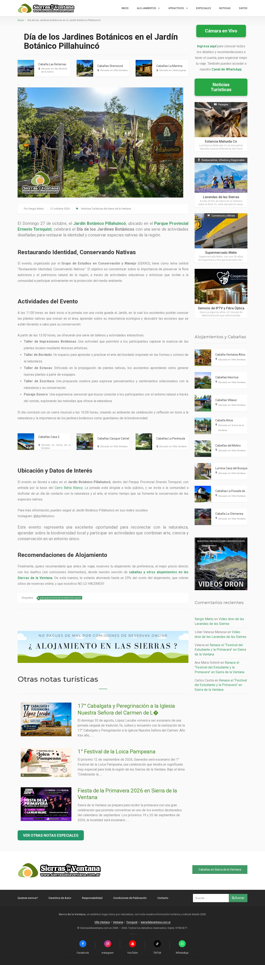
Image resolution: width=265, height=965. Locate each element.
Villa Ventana (102, 922)
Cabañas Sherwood (110, 66)
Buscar (239, 897)
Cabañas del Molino (228, 445)
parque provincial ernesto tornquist (60, 597)
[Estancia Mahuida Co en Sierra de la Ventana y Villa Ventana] (221, 126)
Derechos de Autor (60, 897)
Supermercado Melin (221, 253)
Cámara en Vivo (221, 30)
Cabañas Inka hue (226, 377)
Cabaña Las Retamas (52, 64)
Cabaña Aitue (224, 420)
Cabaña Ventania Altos (230, 354)
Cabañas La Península (170, 438)
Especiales (203, 8)
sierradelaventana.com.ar (156, 922)
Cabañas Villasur (226, 400)
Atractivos (176, 8)
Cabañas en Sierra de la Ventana (220, 869)
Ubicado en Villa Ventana (114, 70)
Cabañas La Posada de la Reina (235, 491)
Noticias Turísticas (221, 87)
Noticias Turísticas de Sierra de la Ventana (106, 208)
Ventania (118, 922)
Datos (243, 8)
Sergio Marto (36, 208)
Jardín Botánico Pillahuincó (99, 223)
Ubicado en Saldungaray (172, 70)
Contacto (162, 897)
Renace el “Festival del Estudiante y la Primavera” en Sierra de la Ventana (220, 649)
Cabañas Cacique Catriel (113, 438)
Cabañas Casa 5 (48, 436)
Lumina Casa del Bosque (231, 468)
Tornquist (131, 922)
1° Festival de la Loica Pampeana (116, 751)
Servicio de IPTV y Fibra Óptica (221, 308)
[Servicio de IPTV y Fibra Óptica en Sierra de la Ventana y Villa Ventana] (221, 293)
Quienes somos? (28, 897)
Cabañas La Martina (169, 66)
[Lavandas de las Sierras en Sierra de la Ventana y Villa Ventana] (221, 182)
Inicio (125, 8)
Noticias (225, 8)
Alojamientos (146, 8)
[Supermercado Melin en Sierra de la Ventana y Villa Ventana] (221, 238)
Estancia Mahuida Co (221, 141)
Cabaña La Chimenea (229, 513)
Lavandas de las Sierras (221, 197)
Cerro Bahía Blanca (69, 488)
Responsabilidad (92, 897)
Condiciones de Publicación (130, 897)
